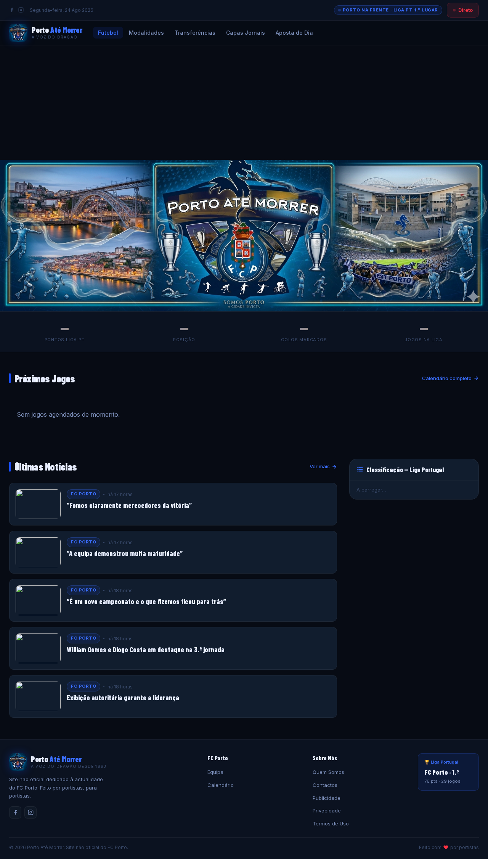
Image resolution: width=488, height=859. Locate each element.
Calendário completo (447, 378)
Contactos (325, 785)
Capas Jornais (245, 32)
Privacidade (327, 810)
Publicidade (326, 798)
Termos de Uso (331, 823)
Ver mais (320, 466)
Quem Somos (328, 772)
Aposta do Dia (294, 32)
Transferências (195, 32)
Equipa (215, 772)
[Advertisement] (244, 102)
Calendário (220, 785)
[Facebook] (11, 10)
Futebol (108, 32)
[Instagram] (21, 10)
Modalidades (146, 32)
